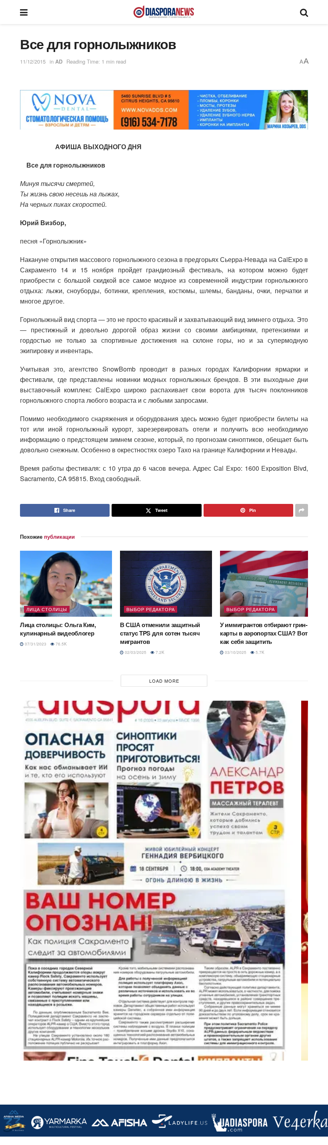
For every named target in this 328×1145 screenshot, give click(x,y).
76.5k (60, 644)
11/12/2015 (33, 61)
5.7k (259, 652)
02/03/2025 (135, 652)
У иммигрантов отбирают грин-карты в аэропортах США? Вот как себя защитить (264, 633)
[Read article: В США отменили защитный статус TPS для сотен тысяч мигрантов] (166, 583)
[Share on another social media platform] (301, 510)
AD (58, 61)
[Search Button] (304, 12)
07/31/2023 (35, 644)
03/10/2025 (235, 652)
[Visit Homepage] (163, 12)
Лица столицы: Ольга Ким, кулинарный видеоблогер (58, 628)
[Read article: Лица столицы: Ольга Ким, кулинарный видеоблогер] (66, 583)
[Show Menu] (24, 12)
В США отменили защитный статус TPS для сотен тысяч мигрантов (160, 633)
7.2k (159, 652)
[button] (32, 110)
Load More (164, 680)
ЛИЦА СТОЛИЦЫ (46, 609)
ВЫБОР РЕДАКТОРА (150, 609)
